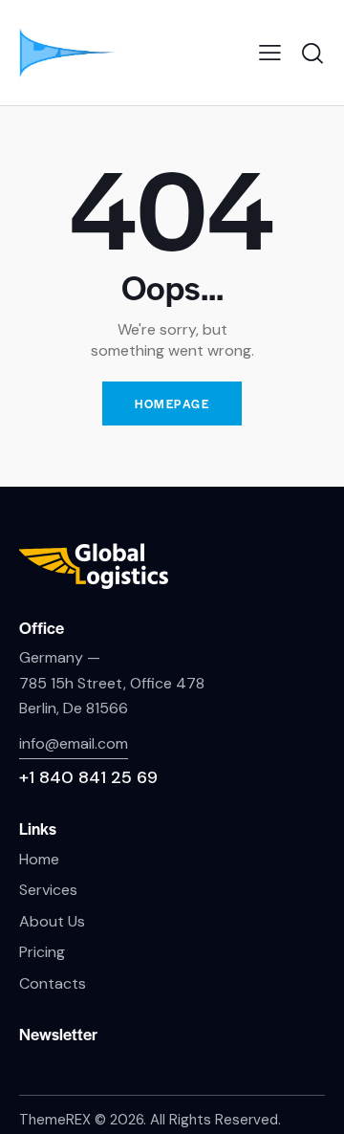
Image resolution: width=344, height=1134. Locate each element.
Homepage (172, 403)
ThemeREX (55, 1119)
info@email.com (73, 743)
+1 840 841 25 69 (88, 777)
